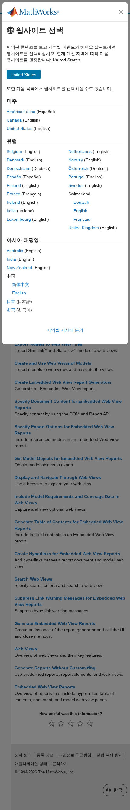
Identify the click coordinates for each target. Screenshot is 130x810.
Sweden (76, 185)
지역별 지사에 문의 (65, 330)
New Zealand (19, 267)
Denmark (15, 160)
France (13, 193)
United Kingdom (83, 227)
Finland (14, 185)
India (11, 259)
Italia (11, 210)
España (14, 176)
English (80, 210)
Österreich (78, 168)
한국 (11, 309)
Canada (14, 120)
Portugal (76, 176)
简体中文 (20, 284)
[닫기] (121, 12)
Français (81, 219)
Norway (75, 160)
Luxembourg (19, 219)
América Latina (21, 111)
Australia (15, 250)
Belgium (14, 151)
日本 (11, 301)
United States (19, 128)
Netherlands (80, 151)
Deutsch (81, 202)
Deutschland (19, 168)
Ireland (13, 202)
